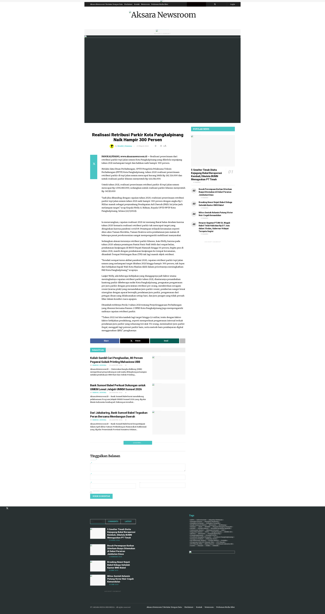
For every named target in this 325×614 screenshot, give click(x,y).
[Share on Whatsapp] (93, 170)
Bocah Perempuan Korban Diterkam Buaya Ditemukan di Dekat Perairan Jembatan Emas (215, 192)
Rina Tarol (209, 543)
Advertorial (201, 519)
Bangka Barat (196, 521)
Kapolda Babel (196, 531)
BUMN (207, 526)
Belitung (222, 525)
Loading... (137, 443)
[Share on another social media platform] (93, 176)
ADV (192, 519)
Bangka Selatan (197, 523)
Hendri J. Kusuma (124, 146)
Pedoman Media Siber (159, 4)
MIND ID (228, 531)
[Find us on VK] (221, 4)
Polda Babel (213, 540)
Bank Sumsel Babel (198, 525)
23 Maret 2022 (143, 146)
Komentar (91, 463)
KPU (207, 531)
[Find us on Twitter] (215, 4)
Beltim (193, 526)
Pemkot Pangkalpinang (223, 537)
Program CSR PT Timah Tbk (202, 542)
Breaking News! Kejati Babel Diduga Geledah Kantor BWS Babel (118, 565)
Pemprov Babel (196, 538)
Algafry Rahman (215, 519)
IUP (223, 530)
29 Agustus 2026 (115, 365)
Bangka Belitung (212, 521)
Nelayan (201, 533)
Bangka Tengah (213, 523)
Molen (193, 533)
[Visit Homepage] (162, 15)
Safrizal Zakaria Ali (225, 543)
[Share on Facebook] (93, 158)
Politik (224, 540)
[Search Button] (234, 26)
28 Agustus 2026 (115, 392)
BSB (200, 526)
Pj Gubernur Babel (198, 540)
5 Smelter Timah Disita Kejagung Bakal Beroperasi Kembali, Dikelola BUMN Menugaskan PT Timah (206, 174)
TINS (208, 545)
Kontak (137, 4)
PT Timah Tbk (196, 543)
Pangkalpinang (214, 533)
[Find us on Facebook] (211, 4)
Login (232, 4)
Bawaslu (212, 525)
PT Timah (221, 542)
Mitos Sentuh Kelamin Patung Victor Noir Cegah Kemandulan (120, 579)
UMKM (215, 545)
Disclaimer (128, 4)
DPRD (192, 528)
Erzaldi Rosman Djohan (220, 528)
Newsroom (145, 4)
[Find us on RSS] (224, 4)
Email (91, 482)
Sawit (192, 545)
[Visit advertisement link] (162, 1)
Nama (91, 474)
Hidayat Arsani (212, 530)
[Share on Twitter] (93, 164)
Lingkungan (217, 531)
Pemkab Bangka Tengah (200, 537)
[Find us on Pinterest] (218, 4)
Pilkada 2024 (211, 538)
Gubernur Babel (197, 530)
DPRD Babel (203, 528)
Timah (200, 545)
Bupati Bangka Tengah (222, 526)
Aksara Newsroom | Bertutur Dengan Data (106, 4)
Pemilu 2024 (211, 535)
